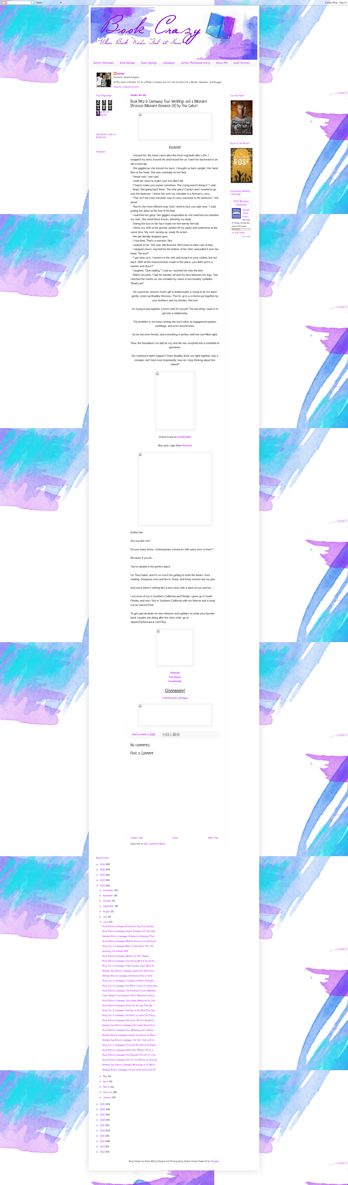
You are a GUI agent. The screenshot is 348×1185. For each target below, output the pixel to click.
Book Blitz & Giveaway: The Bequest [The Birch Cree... (129, 1055)
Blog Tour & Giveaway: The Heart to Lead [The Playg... (129, 1015)
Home (175, 838)
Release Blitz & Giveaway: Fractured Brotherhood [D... (129, 1070)
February (108, 1092)
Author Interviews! (104, 63)
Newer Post (137, 838)
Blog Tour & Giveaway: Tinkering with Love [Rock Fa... (128, 966)
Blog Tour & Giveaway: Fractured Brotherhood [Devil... (129, 1045)
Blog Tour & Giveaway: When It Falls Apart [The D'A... (128, 946)
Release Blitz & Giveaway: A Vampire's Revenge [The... (128, 936)
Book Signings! (149, 63)
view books (246, 236)
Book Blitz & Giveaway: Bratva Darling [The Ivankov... (128, 926)
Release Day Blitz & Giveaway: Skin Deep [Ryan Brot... (128, 1025)
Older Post (213, 838)
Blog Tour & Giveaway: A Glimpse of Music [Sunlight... (128, 980)
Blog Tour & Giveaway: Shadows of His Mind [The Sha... (128, 1010)
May (105, 1076)
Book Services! (242, 63)
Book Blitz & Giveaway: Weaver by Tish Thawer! (125, 956)
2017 (102, 1125)
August (107, 911)
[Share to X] (171, 734)
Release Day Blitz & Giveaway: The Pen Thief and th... (128, 1040)
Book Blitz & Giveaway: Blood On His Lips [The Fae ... (128, 1005)
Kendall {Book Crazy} (246, 213)
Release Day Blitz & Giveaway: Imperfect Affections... (128, 971)
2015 (102, 1136)
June (106, 922)
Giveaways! (169, 63)
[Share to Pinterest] (178, 734)
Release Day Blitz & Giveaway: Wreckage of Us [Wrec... (129, 1064)
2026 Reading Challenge (241, 202)
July (105, 917)
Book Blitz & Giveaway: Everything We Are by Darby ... (129, 961)
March (106, 1087)
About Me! (222, 63)
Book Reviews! (127, 63)
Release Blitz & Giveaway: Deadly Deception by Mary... (129, 1035)
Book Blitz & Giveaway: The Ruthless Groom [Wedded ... (129, 990)
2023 (102, 880)
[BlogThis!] (167, 734)
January (107, 1097)
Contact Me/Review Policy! (195, 63)
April (106, 1081)
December (108, 890)
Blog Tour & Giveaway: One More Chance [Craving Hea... (130, 986)
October (107, 901)
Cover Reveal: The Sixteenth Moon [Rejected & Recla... (128, 995)
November (108, 895)
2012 (102, 1152)
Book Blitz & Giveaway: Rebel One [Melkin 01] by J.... (128, 1050)
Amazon (187, 445)
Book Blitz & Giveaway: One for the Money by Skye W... (129, 1060)
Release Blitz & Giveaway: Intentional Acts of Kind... (127, 976)
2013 (102, 1146)
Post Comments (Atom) (154, 844)
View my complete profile (126, 87)
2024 (102, 875)
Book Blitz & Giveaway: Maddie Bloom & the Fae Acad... (129, 941)
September (109, 906)
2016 (102, 1130)
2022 (102, 885)
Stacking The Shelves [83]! (115, 951)
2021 (102, 1104)
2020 (103, 1109)
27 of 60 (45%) (238, 233)
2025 (102, 869)
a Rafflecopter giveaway (175, 698)
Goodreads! (184, 436)
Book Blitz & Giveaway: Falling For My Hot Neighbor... (128, 1020)
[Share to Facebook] (174, 734)
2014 (102, 1141)
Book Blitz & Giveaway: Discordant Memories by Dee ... (129, 1000)
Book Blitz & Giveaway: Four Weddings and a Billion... (128, 1030)
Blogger (215, 1161)
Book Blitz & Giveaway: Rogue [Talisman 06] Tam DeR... (129, 931)
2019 (102, 1114)
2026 (103, 864)
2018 (103, 1120)
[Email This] (164, 734)
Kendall (120, 73)
